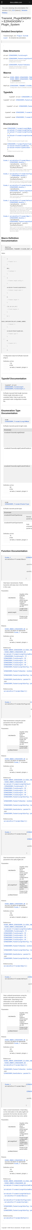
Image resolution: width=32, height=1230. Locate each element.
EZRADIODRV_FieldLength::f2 (15, 658)
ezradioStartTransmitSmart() (15, 691)
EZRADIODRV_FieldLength (18, 55)
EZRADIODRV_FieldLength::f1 (16, 656)
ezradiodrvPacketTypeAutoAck (19, 147)
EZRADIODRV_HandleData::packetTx (17, 679)
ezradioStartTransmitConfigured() (17, 1200)
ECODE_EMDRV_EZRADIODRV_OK (15, 629)
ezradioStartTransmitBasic (20, 160)
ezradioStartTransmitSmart (21, 216)
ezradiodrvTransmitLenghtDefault (17, 784)
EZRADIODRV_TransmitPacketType (17, 504)
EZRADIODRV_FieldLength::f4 (15, 662)
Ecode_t (6, 160)
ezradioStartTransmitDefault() (16, 1218)
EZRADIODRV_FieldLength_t (15, 388)
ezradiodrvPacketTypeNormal (18, 146)
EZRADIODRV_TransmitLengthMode (17, 421)
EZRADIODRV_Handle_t (18, 162)
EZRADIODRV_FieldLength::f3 (15, 660)
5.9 (13, 10)
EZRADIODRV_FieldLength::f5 (15, 665)
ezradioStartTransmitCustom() (16, 1202)
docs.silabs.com (16, 2)
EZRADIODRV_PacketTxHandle (19, 65)
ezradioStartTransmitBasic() (16, 1196)
